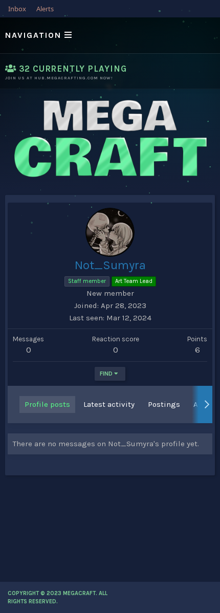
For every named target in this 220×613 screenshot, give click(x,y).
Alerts (45, 8)
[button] (110, 35)
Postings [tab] (164, 404)
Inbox (17, 8)
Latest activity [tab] (109, 404)
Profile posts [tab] (47, 404)
